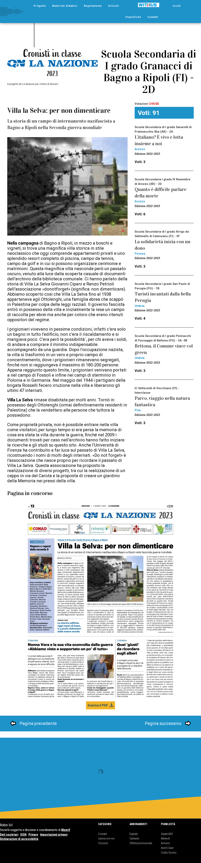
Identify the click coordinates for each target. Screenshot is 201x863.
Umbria (139, 306)
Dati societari (9, 834)
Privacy (33, 834)
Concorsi (103, 843)
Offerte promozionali (141, 843)
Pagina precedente (38, 723)
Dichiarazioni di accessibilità (19, 839)
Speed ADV (167, 833)
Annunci (165, 843)
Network (165, 838)
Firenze (140, 253)
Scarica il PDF (98, 705)
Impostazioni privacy (54, 834)
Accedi (177, 5)
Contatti (102, 833)
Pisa (138, 410)
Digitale (134, 833)
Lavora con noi (106, 838)
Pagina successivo (163, 723)
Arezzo (140, 149)
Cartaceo (134, 838)
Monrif (65, 830)
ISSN (23, 834)
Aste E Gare (167, 847)
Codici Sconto (168, 852)
